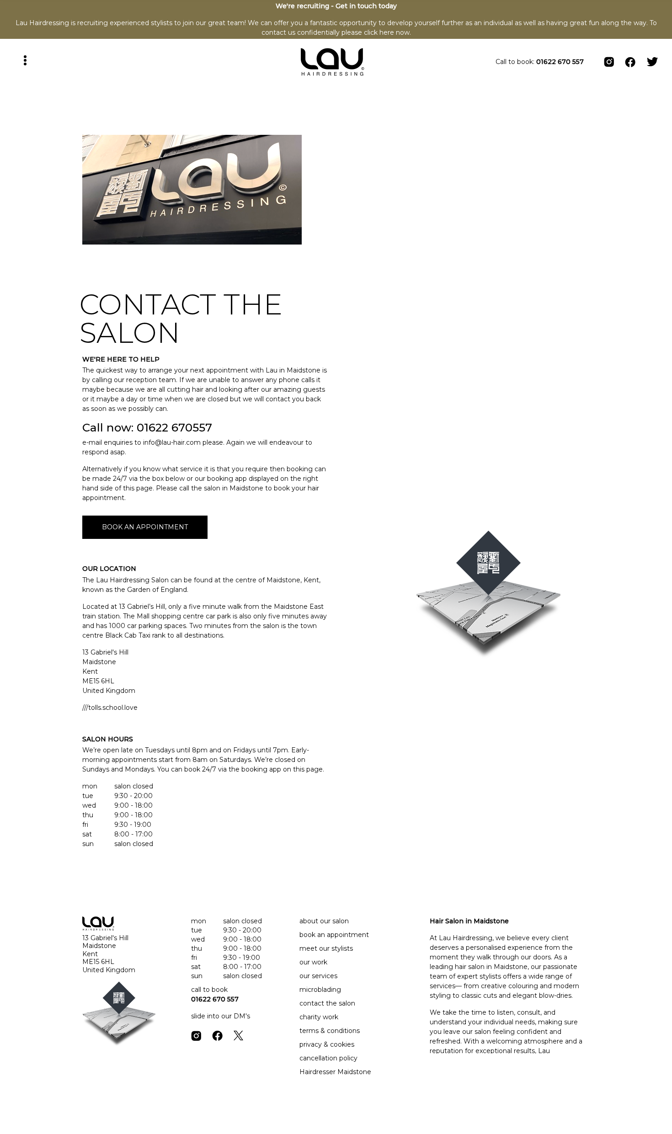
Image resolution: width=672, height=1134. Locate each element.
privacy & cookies (326, 1044)
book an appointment (334, 935)
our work (313, 962)
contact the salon (327, 1003)
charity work (318, 1017)
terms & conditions (329, 1031)
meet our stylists (326, 948)
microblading (320, 989)
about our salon (324, 921)
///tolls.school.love (110, 707)
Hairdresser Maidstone (335, 1072)
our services (318, 976)
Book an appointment (145, 527)
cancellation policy (328, 1058)
